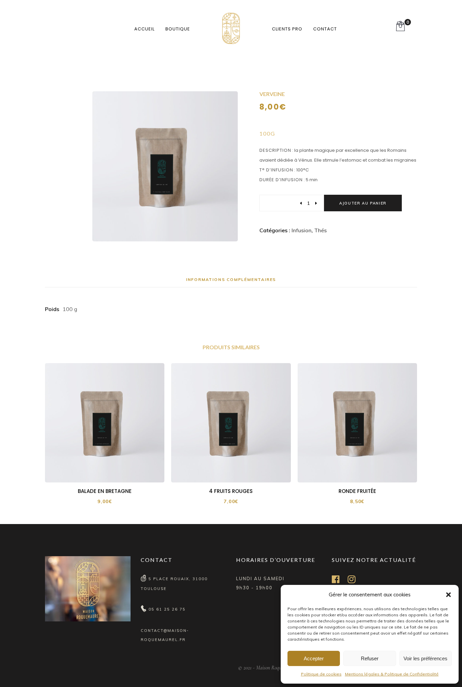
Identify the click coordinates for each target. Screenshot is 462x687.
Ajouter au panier (363, 203)
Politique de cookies (321, 674)
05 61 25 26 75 (167, 609)
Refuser (369, 658)
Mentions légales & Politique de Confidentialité (392, 674)
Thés (320, 230)
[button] (448, 594)
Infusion (301, 230)
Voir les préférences (425, 658)
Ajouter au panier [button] (109, 471)
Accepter (314, 658)
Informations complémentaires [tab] (231, 279)
